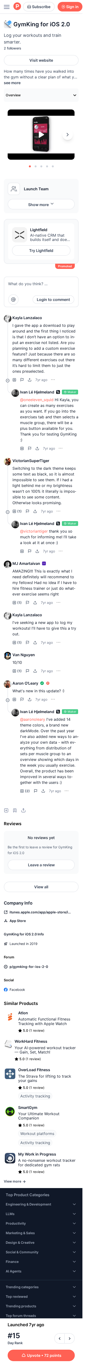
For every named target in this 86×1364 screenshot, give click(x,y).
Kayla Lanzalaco (27, 317)
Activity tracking (35, 1096)
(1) (19, 511)
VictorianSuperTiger (30, 460)
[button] (7, 318)
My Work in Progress (37, 1154)
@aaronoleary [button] (32, 719)
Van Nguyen (23, 654)
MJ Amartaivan (26, 563)
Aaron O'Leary (25, 683)
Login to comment (53, 299)
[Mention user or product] (13, 299)
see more (12, 82)
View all (41, 886)
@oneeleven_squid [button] (37, 399)
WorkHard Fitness (31, 1041)
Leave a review (41, 864)
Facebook (17, 990)
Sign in (72, 6)
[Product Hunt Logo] (17, 6)
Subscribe (41, 6)
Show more (38, 204)
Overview (13, 95)
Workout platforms (37, 1133)
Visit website (41, 60)
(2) (27, 791)
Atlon (23, 1012)
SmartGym (27, 1107)
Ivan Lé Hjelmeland (37, 392)
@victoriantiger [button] (34, 531)
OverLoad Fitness (34, 1069)
